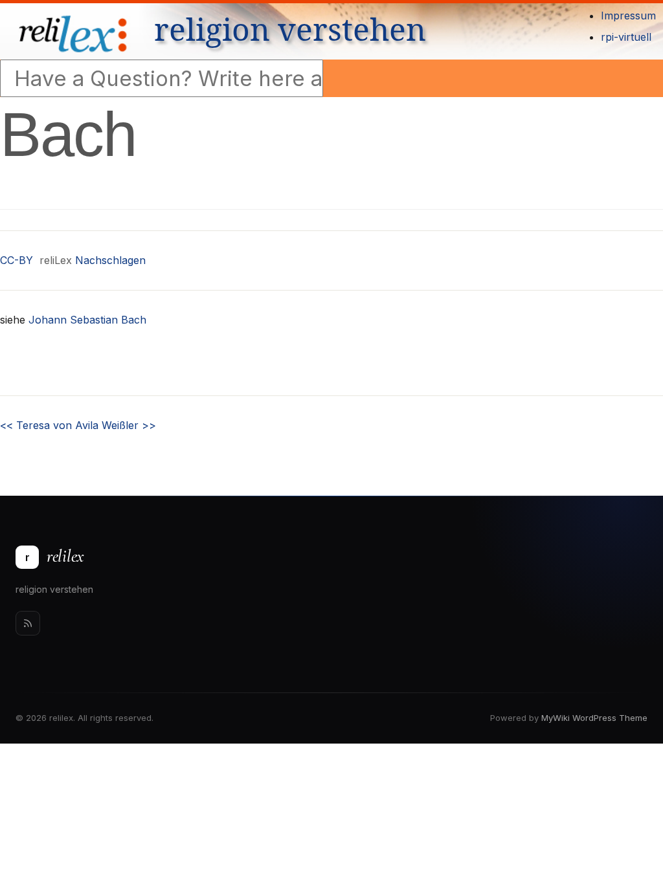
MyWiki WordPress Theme (594, 718)
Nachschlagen (110, 260)
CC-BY (16, 260)
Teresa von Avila (49, 425)
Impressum (628, 15)
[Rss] (28, 623)
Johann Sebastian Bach (87, 319)
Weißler (129, 425)
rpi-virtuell (626, 36)
